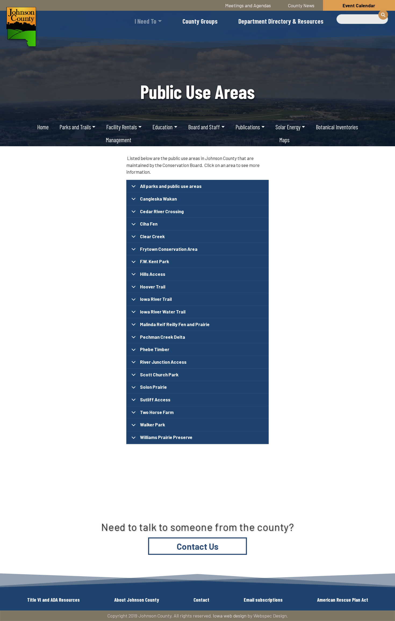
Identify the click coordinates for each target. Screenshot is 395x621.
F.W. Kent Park (154, 261)
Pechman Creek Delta (162, 337)
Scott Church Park (159, 374)
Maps (284, 139)
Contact (201, 600)
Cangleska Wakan (158, 198)
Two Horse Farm (157, 412)
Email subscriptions (263, 600)
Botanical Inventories (337, 126)
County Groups (200, 21)
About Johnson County (136, 600)
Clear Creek (152, 236)
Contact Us (197, 546)
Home (43, 126)
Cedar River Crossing (162, 211)
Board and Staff (204, 126)
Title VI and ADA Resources (53, 600)
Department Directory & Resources (281, 21)
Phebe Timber (154, 349)
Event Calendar (359, 5)
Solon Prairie (153, 387)
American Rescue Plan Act (342, 600)
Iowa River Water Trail (162, 311)
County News (301, 5)
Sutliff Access (155, 399)
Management (118, 139)
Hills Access (152, 274)
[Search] (383, 15)
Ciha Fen (148, 223)
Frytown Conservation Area (169, 249)
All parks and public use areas (171, 186)
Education (162, 126)
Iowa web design (229, 616)
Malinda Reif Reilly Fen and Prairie (175, 324)
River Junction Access (163, 362)
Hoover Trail (152, 286)
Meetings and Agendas (248, 5)
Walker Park (152, 424)
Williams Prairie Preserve (166, 437)
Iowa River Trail (156, 299)
